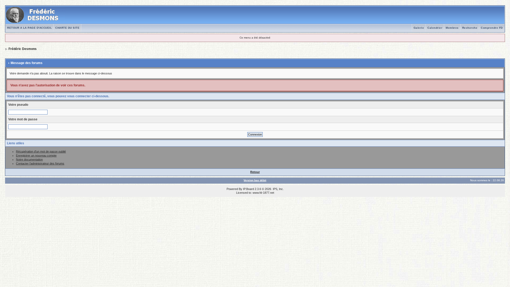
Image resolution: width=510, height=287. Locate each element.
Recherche (470, 27)
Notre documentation (29, 159)
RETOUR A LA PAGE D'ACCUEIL (29, 27)
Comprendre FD (492, 27)
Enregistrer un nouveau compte (36, 155)
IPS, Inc (278, 189)
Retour (255, 172)
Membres (452, 27)
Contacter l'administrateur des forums (40, 163)
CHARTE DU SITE (67, 27)
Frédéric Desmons (22, 49)
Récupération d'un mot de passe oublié (41, 151)
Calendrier (434, 27)
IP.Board (248, 189)
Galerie (419, 27)
